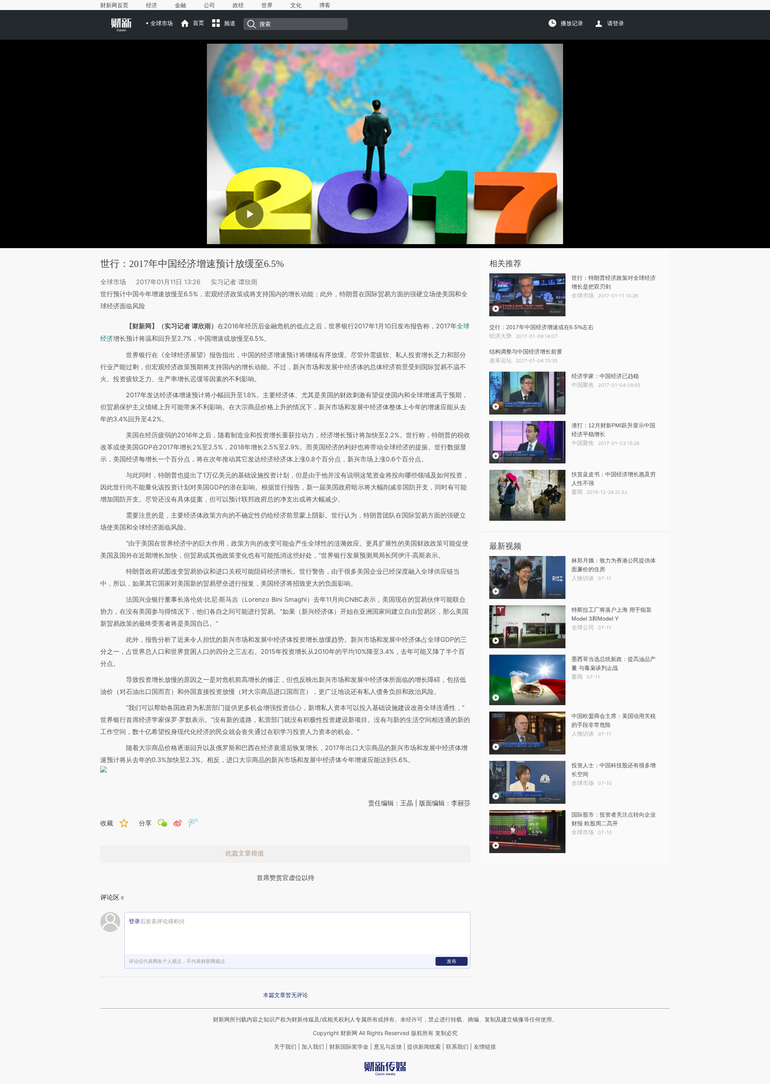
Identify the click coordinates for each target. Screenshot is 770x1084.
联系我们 (457, 1047)
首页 (198, 23)
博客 (324, 5)
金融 (180, 5)
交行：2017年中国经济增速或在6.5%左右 (541, 327)
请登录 (615, 23)
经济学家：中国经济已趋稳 (605, 376)
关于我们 (285, 1047)
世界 (267, 5)
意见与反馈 (388, 1047)
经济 (151, 5)
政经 (238, 5)
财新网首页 (114, 5)
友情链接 (485, 1047)
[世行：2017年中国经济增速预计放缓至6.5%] (285, 769)
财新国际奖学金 (348, 1047)
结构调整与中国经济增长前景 (525, 351)
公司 (209, 5)
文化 (296, 5)
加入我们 (313, 1047)
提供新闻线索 (424, 1047)
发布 (451, 961)
